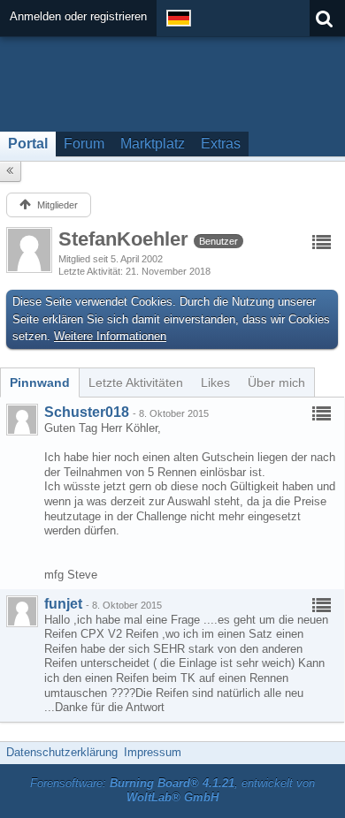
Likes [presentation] (215, 382)
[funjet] (22, 611)
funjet (63, 603)
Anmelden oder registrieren (78, 16)
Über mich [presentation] (276, 382)
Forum (84, 143)
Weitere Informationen (110, 336)
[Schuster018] (22, 420)
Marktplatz (152, 143)
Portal (28, 143)
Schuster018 (86, 412)
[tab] (40, 382)
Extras (221, 143)
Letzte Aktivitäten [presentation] (135, 382)
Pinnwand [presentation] (40, 382)
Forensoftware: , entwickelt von (172, 790)
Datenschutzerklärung (62, 752)
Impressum (152, 752)
